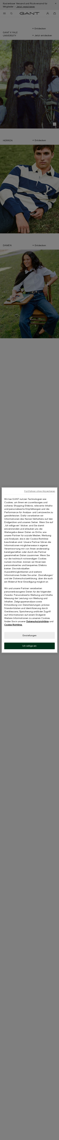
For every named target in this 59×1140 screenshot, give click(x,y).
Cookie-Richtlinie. (13, 624)
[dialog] (29, 570)
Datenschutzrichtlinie (37, 621)
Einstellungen (29, 635)
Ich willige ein (29, 646)
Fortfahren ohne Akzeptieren (39, 491)
